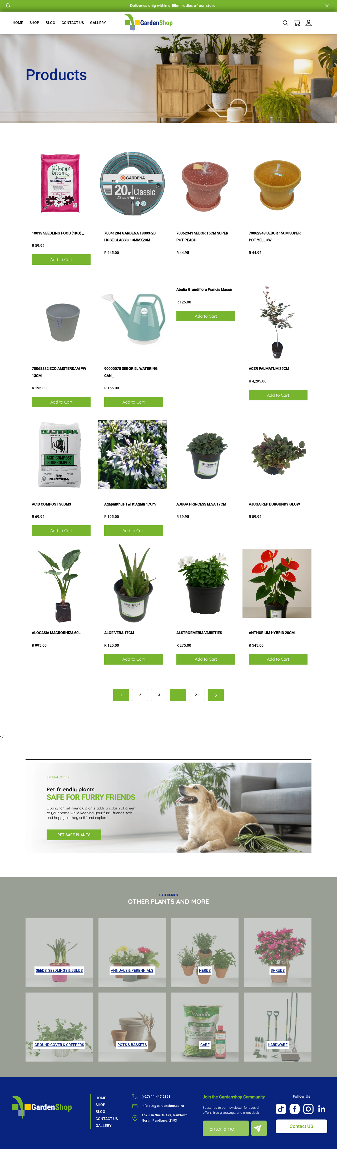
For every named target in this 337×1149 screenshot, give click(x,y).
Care (205, 1045)
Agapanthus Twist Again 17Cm (130, 504)
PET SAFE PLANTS (74, 835)
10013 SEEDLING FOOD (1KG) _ (58, 233)
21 (197, 695)
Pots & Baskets (132, 1045)
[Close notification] (327, 6)
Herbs (205, 970)
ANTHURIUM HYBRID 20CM (272, 633)
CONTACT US (73, 23)
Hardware (278, 1045)
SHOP (34, 23)
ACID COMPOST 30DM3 (51, 504)
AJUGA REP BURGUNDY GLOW (274, 504)
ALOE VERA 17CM (119, 633)
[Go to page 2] (216, 695)
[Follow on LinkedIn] (322, 1109)
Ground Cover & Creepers (59, 1045)
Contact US (301, 1126)
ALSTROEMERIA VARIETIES (199, 633)
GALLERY (98, 23)
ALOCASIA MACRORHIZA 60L (56, 633)
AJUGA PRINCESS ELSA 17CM (201, 504)
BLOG (50, 23)
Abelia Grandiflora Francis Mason (204, 289)
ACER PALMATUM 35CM (269, 368)
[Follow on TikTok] (281, 1109)
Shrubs (278, 970)
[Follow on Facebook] (294, 1109)
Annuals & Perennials (132, 970)
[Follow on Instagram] (308, 1109)
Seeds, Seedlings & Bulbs (59, 970)
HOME (18, 23)
